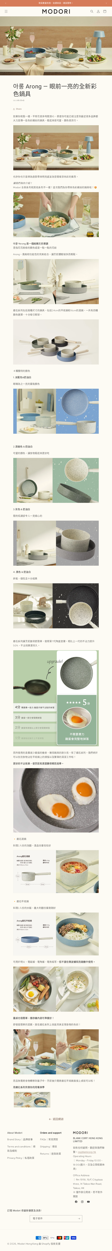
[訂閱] (79, 1218)
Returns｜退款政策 (50, 1153)
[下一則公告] (106, 3)
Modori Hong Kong (28, 1243)
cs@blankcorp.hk (87, 1152)
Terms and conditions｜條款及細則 (21, 1148)
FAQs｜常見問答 (49, 1139)
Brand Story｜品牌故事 (20, 1139)
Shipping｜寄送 (48, 1146)
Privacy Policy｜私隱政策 (20, 1158)
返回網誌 (58, 1119)
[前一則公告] (5, 3)
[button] (6, 11)
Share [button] (19, 109)
